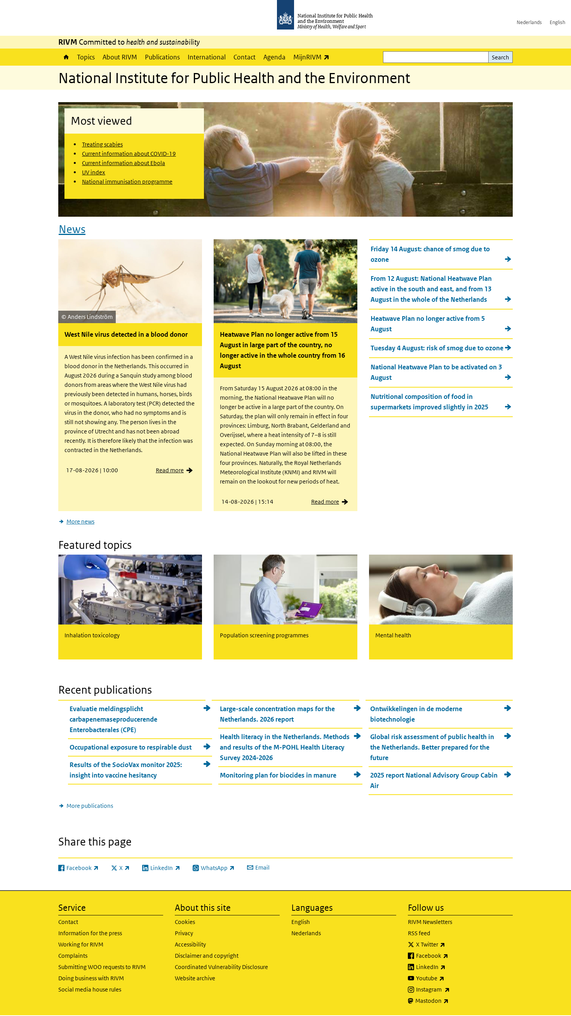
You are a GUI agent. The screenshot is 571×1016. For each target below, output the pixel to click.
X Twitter (451, 944)
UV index (93, 172)
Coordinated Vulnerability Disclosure (221, 967)
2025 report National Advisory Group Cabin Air (434, 780)
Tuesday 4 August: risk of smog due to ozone (437, 348)
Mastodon (452, 1000)
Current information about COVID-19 (129, 153)
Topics (86, 57)
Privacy (184, 933)
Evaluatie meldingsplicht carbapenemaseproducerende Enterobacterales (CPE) (113, 719)
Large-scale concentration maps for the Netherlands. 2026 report (277, 714)
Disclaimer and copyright (206, 955)
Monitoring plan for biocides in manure (278, 775)
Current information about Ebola (123, 163)
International (207, 57)
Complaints (72, 955)
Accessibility (190, 944)
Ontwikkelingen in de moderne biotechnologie (416, 714)
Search (500, 57)
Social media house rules (89, 989)
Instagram (453, 989)
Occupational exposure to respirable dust (130, 747)
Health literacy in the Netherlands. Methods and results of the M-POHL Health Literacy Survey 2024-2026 (285, 747)
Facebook (452, 955)
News (72, 229)
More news (80, 521)
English (557, 22)
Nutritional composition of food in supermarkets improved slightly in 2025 (429, 401)
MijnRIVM (313, 56)
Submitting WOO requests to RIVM (102, 967)
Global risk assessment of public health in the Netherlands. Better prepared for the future (432, 747)
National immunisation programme (127, 181)
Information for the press (90, 933)
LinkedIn (451, 967)
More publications (89, 805)
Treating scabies (102, 144)
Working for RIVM (80, 944)
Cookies (185, 922)
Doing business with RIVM (91, 978)
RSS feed (419, 933)
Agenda (274, 57)
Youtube (450, 978)
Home (65, 57)
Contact (244, 57)
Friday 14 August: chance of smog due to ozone (430, 254)
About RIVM (120, 57)
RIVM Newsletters (430, 922)
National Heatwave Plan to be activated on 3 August (436, 372)
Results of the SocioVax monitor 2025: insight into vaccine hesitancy (126, 769)
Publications (162, 57)
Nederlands (529, 22)
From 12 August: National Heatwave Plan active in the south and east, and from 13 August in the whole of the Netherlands (431, 289)
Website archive (195, 978)
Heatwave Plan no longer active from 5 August (428, 323)
